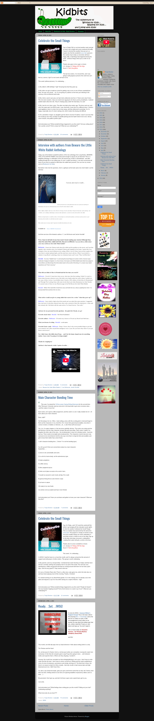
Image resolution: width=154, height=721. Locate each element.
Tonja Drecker (109, 72)
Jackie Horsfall (75, 387)
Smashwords (58, 228)
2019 (101, 120)
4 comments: (64, 385)
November (104, 134)
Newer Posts (43, 706)
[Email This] (74, 134)
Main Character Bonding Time (55, 397)
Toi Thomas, (78, 631)
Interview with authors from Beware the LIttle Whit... (108, 157)
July (102, 143)
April (102, 150)
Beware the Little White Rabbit (51, 387)
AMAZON (52, 228)
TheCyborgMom (73, 68)
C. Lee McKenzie (65, 387)
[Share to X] (78, 134)
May (102, 148)
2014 (101, 178)
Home (40, 31)
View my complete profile (104, 86)
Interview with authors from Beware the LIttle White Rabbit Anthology (65, 147)
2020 (101, 117)
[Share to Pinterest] (81, 134)
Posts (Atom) (49, 709)
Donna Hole (78, 633)
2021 (101, 115)
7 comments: (65, 507)
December (104, 131)
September (104, 138)
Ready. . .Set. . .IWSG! (50, 606)
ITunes (48, 228)
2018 (101, 122)
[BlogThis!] (76, 134)
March (103, 170)
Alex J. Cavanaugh (81, 616)
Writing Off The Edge (78, 66)
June (102, 145)
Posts (101, 93)
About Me (48, 31)
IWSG (44, 700)
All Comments (104, 96)
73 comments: (64, 698)
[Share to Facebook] (79, 134)
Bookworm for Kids (48, 164)
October (103, 136)
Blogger (87, 716)
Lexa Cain (84, 53)
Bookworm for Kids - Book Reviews (64, 31)
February (103, 173)
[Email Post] (71, 134)
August (103, 141)
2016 (101, 127)
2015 (101, 129)
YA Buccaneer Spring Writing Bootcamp (67, 404)
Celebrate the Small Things (54, 40)
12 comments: (65, 595)
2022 (101, 113)
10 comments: (64, 134)
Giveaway (81, 31)
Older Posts (88, 706)
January (103, 175)
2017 (101, 124)
